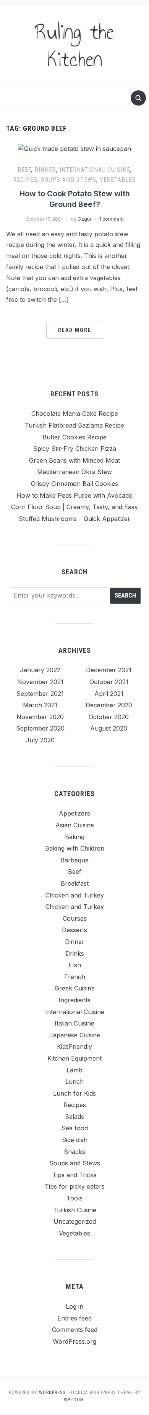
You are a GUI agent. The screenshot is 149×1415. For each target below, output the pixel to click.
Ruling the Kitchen (74, 46)
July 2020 (40, 740)
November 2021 (40, 682)
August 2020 (108, 728)
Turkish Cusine (74, 1210)
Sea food (75, 1128)
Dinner (45, 169)
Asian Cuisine (74, 825)
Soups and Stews (68, 179)
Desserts (74, 930)
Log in (74, 1306)
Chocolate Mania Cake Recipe (74, 413)
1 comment (111, 219)
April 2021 (108, 693)
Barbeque (74, 860)
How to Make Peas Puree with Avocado (74, 495)
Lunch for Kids (74, 1093)
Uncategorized (74, 1221)
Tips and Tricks (74, 1175)
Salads (74, 1116)
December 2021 (108, 670)
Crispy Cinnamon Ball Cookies (74, 483)
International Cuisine (95, 169)
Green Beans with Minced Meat (74, 460)
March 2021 (40, 705)
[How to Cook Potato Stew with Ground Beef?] (74, 148)
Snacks (74, 1151)
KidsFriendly (74, 1046)
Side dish (74, 1140)
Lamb (74, 1070)
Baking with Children (74, 848)
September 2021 (40, 693)
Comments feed (74, 1329)
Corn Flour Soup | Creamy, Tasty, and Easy (74, 507)
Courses (75, 918)
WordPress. (53, 1392)
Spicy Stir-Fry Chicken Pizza (74, 448)
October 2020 (109, 717)
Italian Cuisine (74, 1023)
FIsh (74, 965)
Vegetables (118, 179)
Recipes (25, 179)
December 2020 (109, 705)
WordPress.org (74, 1341)
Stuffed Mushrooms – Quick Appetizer (74, 518)
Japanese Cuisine (74, 1035)
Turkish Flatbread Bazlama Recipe (74, 425)
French (74, 977)
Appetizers (74, 813)
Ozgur (84, 219)
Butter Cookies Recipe (74, 437)
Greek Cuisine (75, 988)
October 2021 (108, 682)
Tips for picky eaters (75, 1186)
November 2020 (40, 717)
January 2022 (40, 670)
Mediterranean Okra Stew (74, 472)
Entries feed (74, 1318)
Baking (74, 837)
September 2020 (40, 728)
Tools (74, 1198)
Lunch (74, 1081)
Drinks (74, 953)
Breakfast (75, 883)
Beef (24, 169)
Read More (74, 330)
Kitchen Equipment (74, 1058)
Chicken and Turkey (74, 895)
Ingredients (74, 1000)
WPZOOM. (75, 1399)
